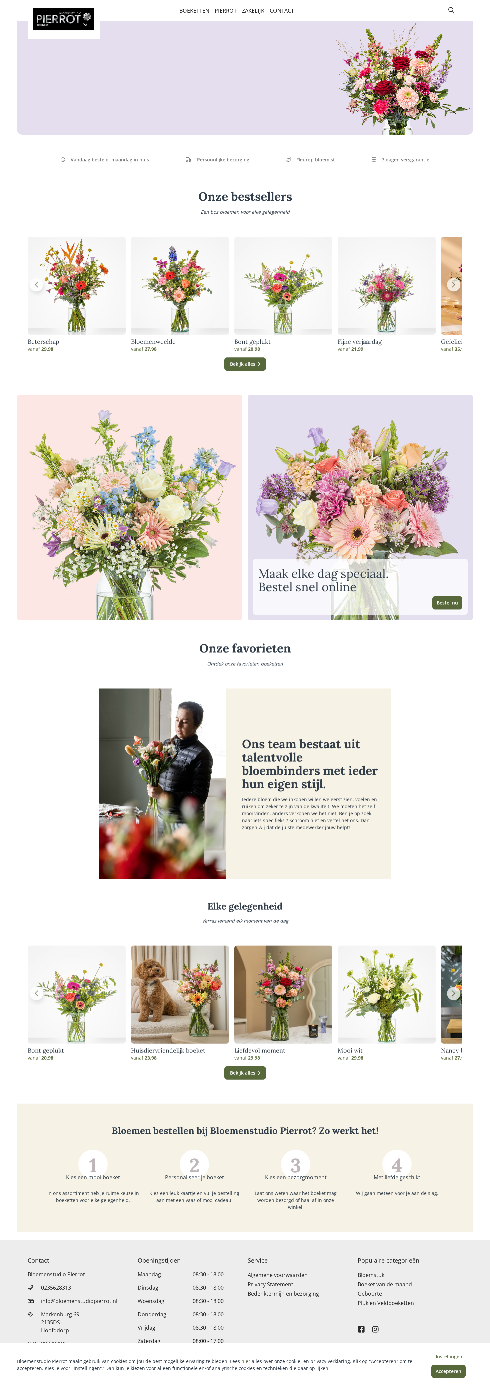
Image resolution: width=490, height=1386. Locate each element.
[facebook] (361, 1326)
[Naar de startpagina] (64, 19)
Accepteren (448, 1371)
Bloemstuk (371, 1275)
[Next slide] (453, 284)
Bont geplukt (252, 341)
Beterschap (43, 341)
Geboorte (370, 1293)
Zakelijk (253, 10)
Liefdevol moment (259, 1050)
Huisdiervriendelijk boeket (168, 1050)
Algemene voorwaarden (278, 1275)
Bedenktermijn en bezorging (283, 1293)
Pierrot (226, 10)
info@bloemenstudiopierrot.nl (79, 1301)
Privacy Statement (270, 1284)
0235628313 (56, 1287)
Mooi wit (350, 1050)
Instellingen (449, 1356)
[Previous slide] (36, 284)
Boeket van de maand (385, 1284)
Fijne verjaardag (360, 341)
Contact (282, 10)
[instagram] (375, 1326)
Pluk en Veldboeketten (386, 1303)
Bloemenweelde (153, 341)
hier (245, 1361)
